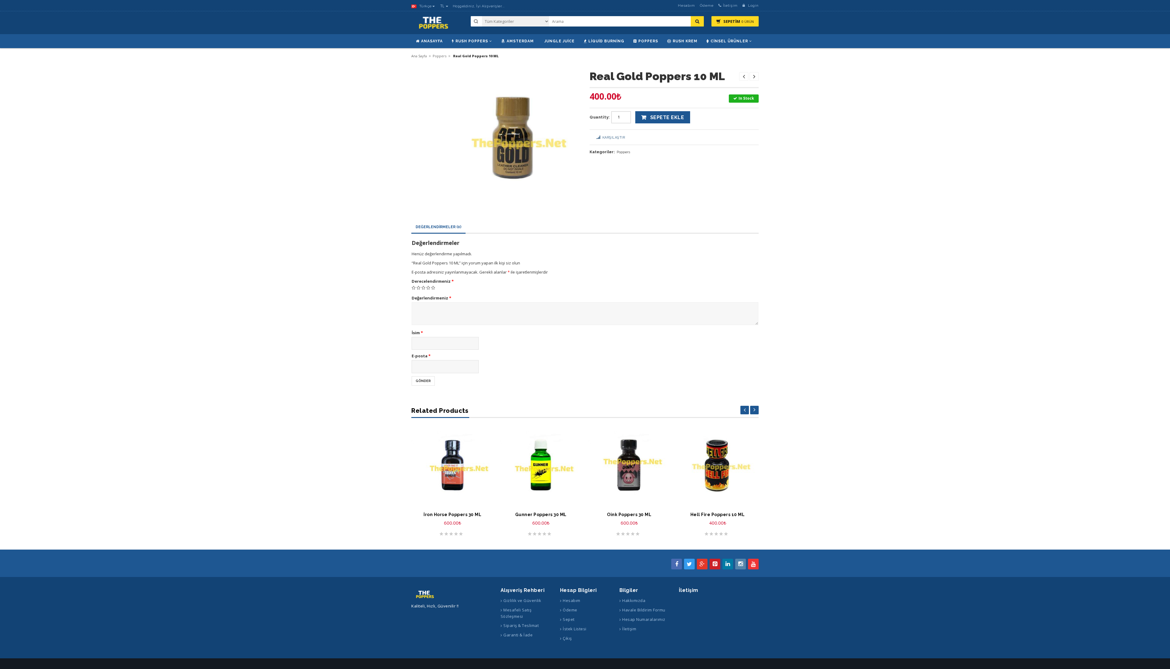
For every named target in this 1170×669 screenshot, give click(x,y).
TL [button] (442, 6)
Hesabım (686, 5)
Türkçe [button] (425, 6)
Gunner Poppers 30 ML (541, 514)
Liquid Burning (606, 41)
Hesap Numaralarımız (643, 619)
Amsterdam (520, 41)
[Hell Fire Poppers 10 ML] (717, 465)
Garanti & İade (518, 635)
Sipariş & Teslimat (521, 625)
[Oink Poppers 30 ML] (629, 465)
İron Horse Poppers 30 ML (452, 514)
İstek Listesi (575, 629)
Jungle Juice (559, 41)
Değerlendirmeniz (431, 298)
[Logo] (425, 594)
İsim (417, 332)
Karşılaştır (613, 138)
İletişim (730, 5)
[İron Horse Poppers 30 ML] (452, 465)
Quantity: (600, 117)
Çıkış (567, 638)
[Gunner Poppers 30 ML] (541, 465)
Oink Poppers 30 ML (629, 514)
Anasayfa (432, 41)
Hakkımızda (633, 600)
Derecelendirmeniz (433, 281)
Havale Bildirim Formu (643, 610)
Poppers (648, 41)
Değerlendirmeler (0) (438, 227)
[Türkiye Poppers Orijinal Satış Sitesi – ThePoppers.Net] (434, 25)
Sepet (569, 619)
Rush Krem (685, 41)
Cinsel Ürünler (729, 41)
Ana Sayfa (419, 56)
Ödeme (707, 5)
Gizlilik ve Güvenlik (522, 600)
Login (753, 5)
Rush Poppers (472, 41)
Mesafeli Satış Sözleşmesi (516, 613)
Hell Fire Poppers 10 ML (717, 514)
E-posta (421, 356)
